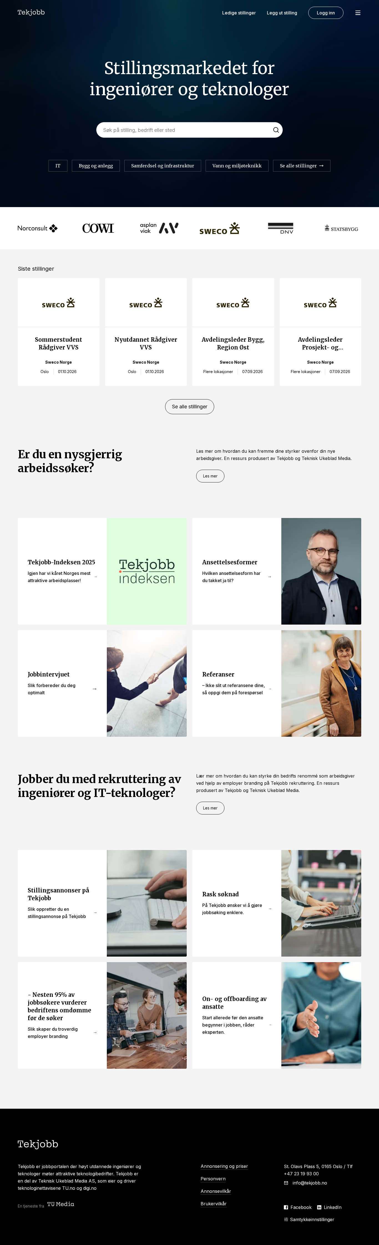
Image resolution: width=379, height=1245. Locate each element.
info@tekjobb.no (310, 1183)
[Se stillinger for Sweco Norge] (220, 228)
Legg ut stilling (282, 13)
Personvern (213, 1178)
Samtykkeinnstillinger (312, 1219)
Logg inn (326, 13)
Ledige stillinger (239, 13)
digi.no (90, 1188)
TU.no (68, 1188)
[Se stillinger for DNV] (280, 228)
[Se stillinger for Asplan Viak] (159, 228)
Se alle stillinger (189, 406)
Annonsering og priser (224, 1166)
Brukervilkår (214, 1203)
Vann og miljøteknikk (237, 165)
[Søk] (276, 130)
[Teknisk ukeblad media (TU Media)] (61, 1205)
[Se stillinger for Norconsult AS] (38, 228)
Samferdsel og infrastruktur (162, 165)
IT (57, 165)
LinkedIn (333, 1207)
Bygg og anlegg (96, 165)
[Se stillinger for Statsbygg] (341, 228)
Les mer (210, 476)
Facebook (301, 1207)
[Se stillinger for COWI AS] (98, 228)
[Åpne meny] (358, 12)
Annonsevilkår (216, 1191)
